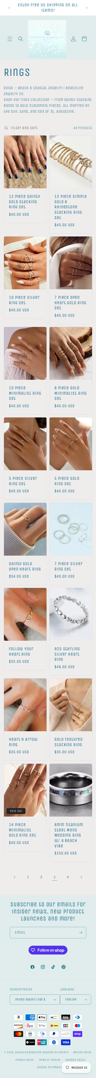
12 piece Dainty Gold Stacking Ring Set (24, 202)
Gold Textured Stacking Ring (68, 742)
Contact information (50, 1067)
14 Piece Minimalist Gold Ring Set (22, 830)
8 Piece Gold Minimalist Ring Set (70, 393)
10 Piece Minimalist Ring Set (25, 393)
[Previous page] (14, 877)
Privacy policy (25, 1060)
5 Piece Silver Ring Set (23, 481)
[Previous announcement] (9, 7)
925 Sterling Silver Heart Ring (67, 654)
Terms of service (50, 1060)
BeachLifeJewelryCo (28, 1052)
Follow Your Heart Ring (21, 652)
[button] (9, 39)
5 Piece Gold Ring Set (67, 481)
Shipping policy (75, 1060)
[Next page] (81, 877)
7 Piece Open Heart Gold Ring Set (70, 303)
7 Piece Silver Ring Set (68, 566)
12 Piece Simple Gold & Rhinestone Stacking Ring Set (70, 207)
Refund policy (82, 1052)
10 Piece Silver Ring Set (24, 300)
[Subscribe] (80, 932)
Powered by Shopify (56, 1052)
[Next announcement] (86, 7)
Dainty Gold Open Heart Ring (25, 566)
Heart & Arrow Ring (23, 742)
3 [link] (55, 877)
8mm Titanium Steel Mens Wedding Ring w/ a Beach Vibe (68, 835)
